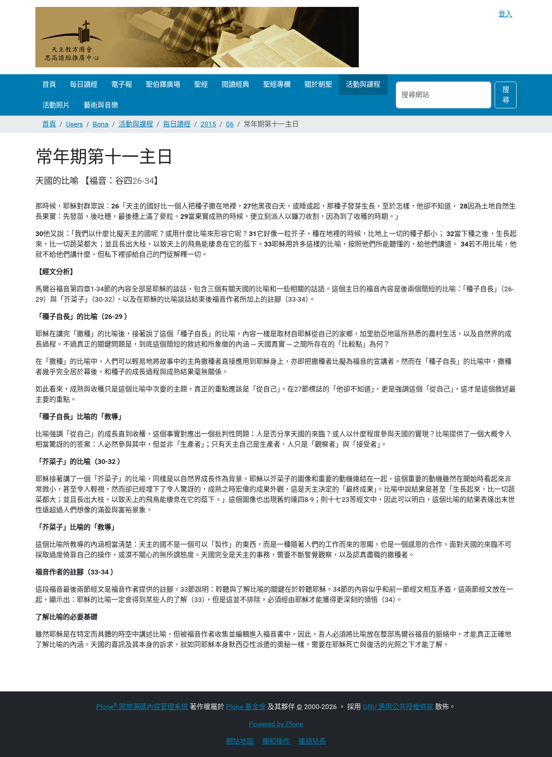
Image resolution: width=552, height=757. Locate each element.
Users (74, 124)
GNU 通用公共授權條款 (398, 707)
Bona (101, 124)
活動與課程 (363, 84)
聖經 (201, 84)
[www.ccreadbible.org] (197, 37)
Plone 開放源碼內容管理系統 (142, 707)
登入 (505, 14)
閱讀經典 (235, 84)
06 (230, 124)
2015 (208, 124)
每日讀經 (83, 84)
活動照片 (56, 105)
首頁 (49, 84)
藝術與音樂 (101, 105)
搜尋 (505, 94)
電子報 (121, 84)
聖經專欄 (277, 84)
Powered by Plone (276, 724)
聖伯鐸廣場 (163, 84)
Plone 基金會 (246, 707)
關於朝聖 (318, 84)
